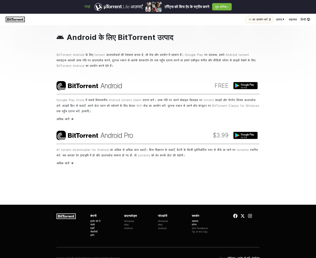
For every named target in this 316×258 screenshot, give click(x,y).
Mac (126, 224)
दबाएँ (92, 228)
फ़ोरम (194, 224)
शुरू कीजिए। (222, 7)
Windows (129, 221)
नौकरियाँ (93, 231)
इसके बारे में (95, 221)
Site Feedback (200, 228)
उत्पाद (279, 19)
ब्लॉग (92, 235)
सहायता (293, 19)
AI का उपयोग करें (258, 19)
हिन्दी (303, 19)
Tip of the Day (200, 231)
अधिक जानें (63, 119)
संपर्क (92, 224)
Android (128, 228)
